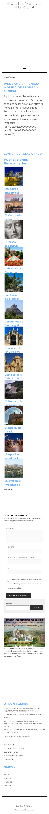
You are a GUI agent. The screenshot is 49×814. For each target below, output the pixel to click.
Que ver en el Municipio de (14, 748)
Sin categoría (9, 760)
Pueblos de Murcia (24, 5)
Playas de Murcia (10, 744)
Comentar (10, 528)
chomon (10, 489)
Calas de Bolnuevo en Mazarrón (17, 736)
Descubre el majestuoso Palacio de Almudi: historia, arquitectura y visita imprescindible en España (23, 723)
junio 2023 (8, 778)
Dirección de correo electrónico (21, 558)
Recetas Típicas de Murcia (14, 756)
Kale (32, 806)
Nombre (11, 547)
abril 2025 (8, 774)
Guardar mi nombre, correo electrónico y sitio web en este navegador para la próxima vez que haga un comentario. (24, 583)
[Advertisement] (24, 36)
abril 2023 (8, 786)
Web (9, 568)
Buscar (9, 604)
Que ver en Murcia (11, 752)
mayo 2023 (8, 782)
